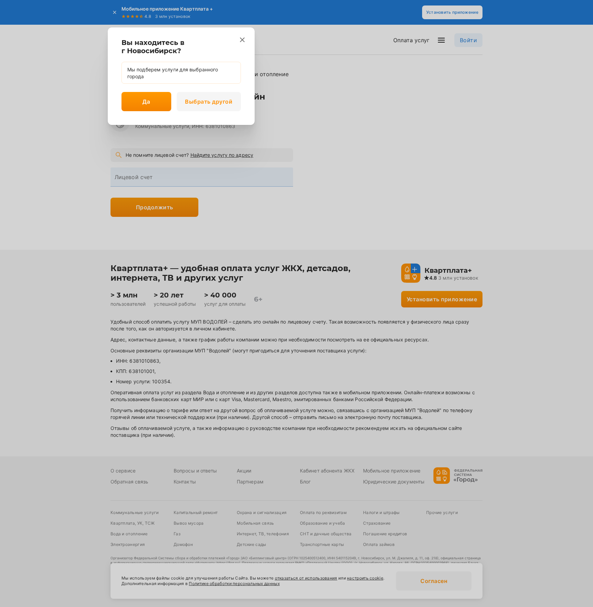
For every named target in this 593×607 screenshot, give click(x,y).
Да (146, 101)
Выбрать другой (208, 101)
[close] (242, 40)
